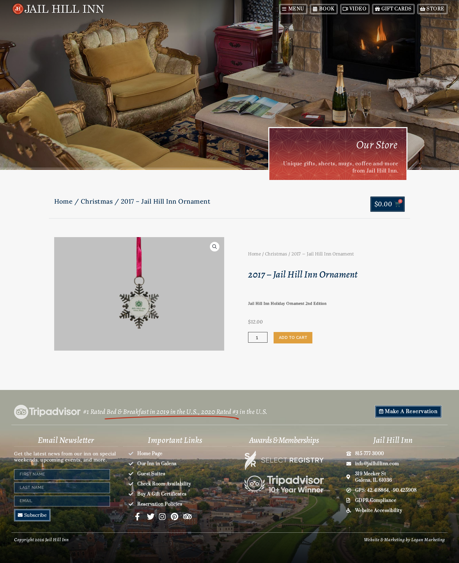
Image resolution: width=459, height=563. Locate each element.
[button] (214, 246)
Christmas (97, 201)
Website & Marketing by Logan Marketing (404, 539)
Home (63, 201)
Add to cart (293, 337)
